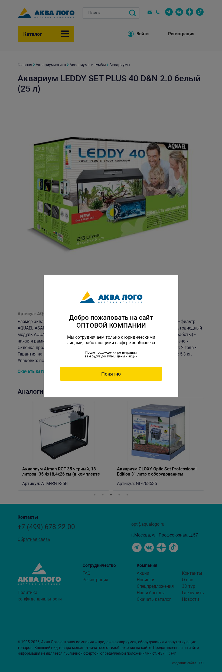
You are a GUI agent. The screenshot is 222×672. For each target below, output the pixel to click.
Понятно (111, 374)
